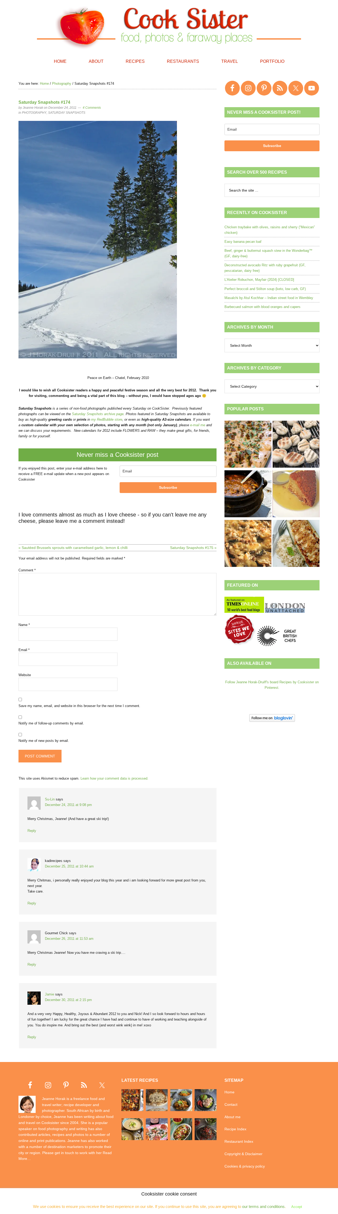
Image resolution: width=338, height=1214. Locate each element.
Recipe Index (235, 1129)
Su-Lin (50, 799)
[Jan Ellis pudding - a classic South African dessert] (296, 494)
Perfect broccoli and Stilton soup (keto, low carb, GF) (265, 289)
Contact (230, 1104)
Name (24, 625)
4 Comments (92, 108)
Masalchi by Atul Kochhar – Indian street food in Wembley (268, 298)
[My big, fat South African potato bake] (247, 544)
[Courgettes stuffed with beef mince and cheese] (296, 544)
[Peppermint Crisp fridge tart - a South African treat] (247, 445)
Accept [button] (296, 1207)
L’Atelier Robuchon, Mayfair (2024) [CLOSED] (259, 280)
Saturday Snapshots (66, 113)
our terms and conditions (263, 1206)
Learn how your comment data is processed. (114, 778)
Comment (27, 570)
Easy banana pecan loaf (242, 242)
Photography (34, 113)
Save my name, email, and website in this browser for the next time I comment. (79, 706)
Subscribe (168, 487)
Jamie (49, 994)
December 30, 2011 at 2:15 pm (68, 1000)
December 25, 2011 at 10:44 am (69, 866)
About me (232, 1117)
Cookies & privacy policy (244, 1166)
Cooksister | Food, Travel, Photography (169, 26)
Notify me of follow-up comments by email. (51, 723)
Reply (31, 831)
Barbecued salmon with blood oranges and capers (262, 307)
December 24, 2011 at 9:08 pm (68, 805)
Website (24, 675)
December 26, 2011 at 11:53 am (69, 939)
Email (24, 650)
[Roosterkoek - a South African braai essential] (296, 445)
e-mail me (197, 425)
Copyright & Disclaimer (243, 1154)
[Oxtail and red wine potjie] (247, 494)
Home (229, 1092)
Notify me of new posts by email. (43, 741)
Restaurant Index (238, 1141)
